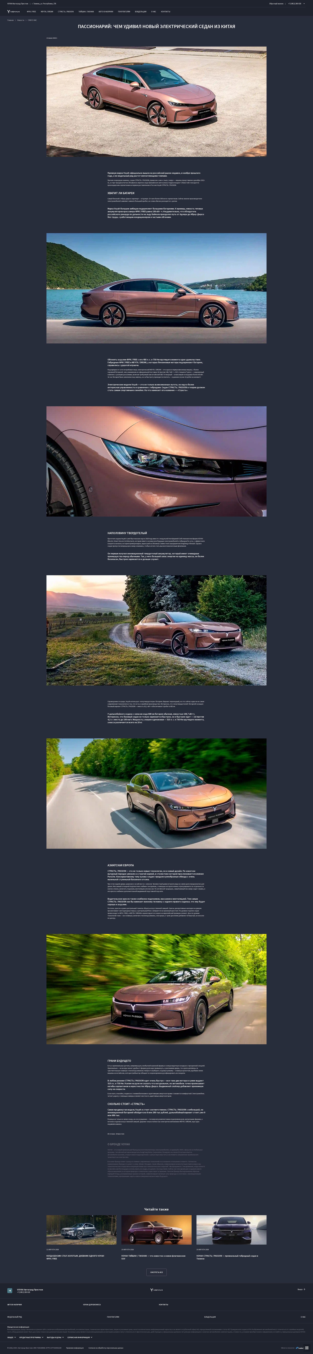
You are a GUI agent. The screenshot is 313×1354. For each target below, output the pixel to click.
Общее (10, 1337)
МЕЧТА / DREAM (47, 11)
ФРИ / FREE (31, 11)
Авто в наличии (106, 11)
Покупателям (124, 11)
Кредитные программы (30, 1337)
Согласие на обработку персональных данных (106, 1348)
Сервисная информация (78, 1337)
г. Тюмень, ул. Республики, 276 (44, 3)
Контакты (165, 11)
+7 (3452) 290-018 (23, 1292)
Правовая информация (75, 1348)
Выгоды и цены (54, 1337)
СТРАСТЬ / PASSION (66, 11)
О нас (153, 11)
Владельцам (140, 11)
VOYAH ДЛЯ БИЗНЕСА (92, 1304)
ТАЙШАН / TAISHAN (86, 11)
